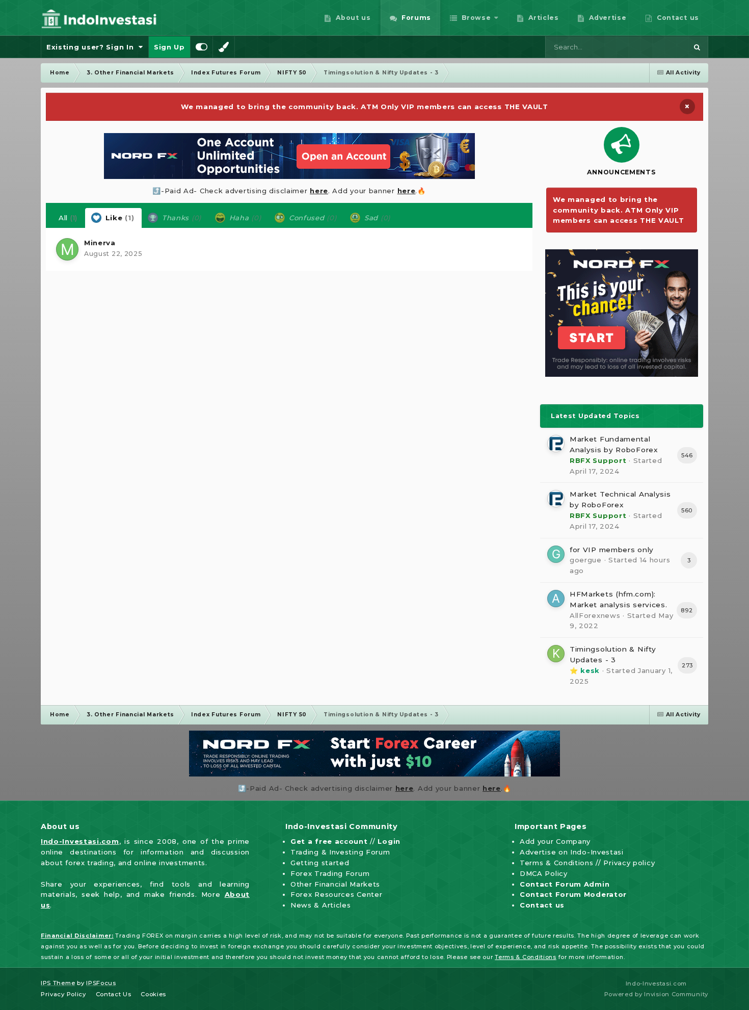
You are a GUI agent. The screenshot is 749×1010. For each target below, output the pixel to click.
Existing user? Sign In (92, 47)
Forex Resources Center (336, 894)
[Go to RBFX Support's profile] (556, 443)
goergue (586, 560)
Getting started (320, 863)
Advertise (607, 17)
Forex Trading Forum (329, 873)
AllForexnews (595, 615)
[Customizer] (202, 47)
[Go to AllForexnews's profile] (556, 598)
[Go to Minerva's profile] (67, 249)
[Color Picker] (223, 47)
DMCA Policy (544, 873)
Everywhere (654, 46)
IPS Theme (58, 983)
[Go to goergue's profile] (556, 554)
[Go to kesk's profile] (556, 653)
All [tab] (68, 218)
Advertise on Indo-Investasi (572, 852)
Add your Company (555, 841)
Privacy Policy (63, 994)
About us (352, 17)
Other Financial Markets (335, 884)
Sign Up (169, 47)
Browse (475, 17)
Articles (542, 17)
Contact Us (113, 994)
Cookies (153, 994)
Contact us (676, 17)
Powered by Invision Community (656, 994)
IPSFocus (101, 983)
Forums (415, 17)
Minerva (100, 243)
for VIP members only (612, 550)
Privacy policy (629, 863)
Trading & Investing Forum (340, 852)
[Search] (697, 47)
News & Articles (320, 905)
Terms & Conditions (557, 863)
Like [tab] (118, 218)
